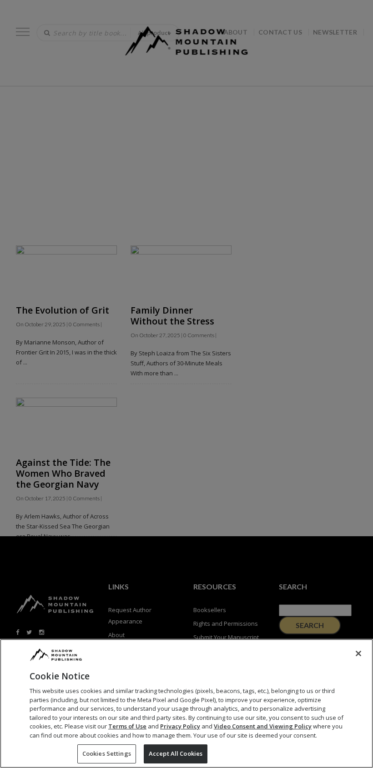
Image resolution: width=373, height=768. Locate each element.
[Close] (358, 653)
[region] (186, 703)
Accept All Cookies (175, 753)
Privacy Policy (180, 726)
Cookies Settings (106, 753)
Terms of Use (127, 726)
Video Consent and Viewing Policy (263, 726)
